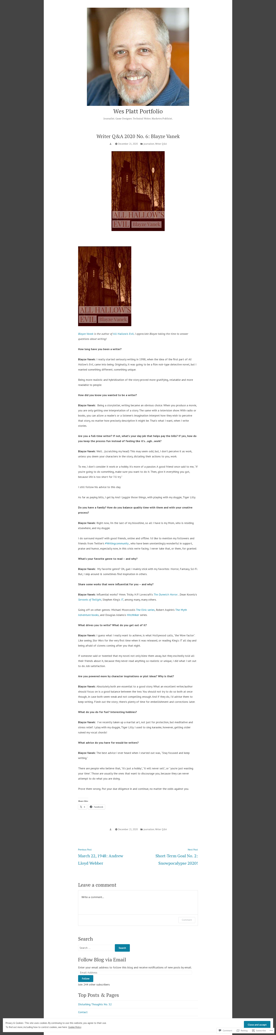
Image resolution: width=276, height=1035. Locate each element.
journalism (148, 143)
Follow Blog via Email (102, 959)
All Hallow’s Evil (123, 334)
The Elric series (145, 610)
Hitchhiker (133, 615)
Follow (85, 978)
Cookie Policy (74, 1027)
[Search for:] (96, 948)
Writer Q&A (161, 143)
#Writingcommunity (116, 543)
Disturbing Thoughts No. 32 (95, 1004)
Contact (83, 1012)
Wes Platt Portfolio (138, 111)
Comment (187, 919)
